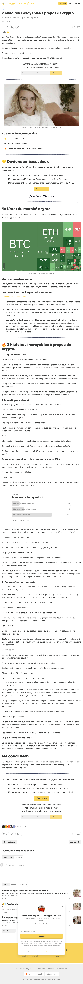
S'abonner (62, 3)
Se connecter (74, 3)
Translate (6, 9)
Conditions (50, 969)
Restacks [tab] (19, 858)
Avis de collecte (61, 969)
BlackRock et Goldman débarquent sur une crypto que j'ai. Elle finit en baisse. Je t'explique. (35, 893)
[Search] (79, 884)
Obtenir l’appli (52, 974)
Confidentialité (40, 969)
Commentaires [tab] (8, 858)
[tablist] (12, 857)
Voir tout (7, 931)
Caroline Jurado (13, 896)
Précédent (10, 842)
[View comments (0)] (12, 27)
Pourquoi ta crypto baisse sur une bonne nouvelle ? (25, 890)
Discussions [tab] (23, 884)
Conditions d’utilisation (52, 941)
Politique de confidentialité (51, 946)
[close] (62, 906)
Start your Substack (35, 974)
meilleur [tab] (6, 884)
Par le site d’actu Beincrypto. (14, 297)
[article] (41, 894)
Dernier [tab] (14, 884)
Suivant (73, 842)
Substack (26, 979)
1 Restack (27, 827)
